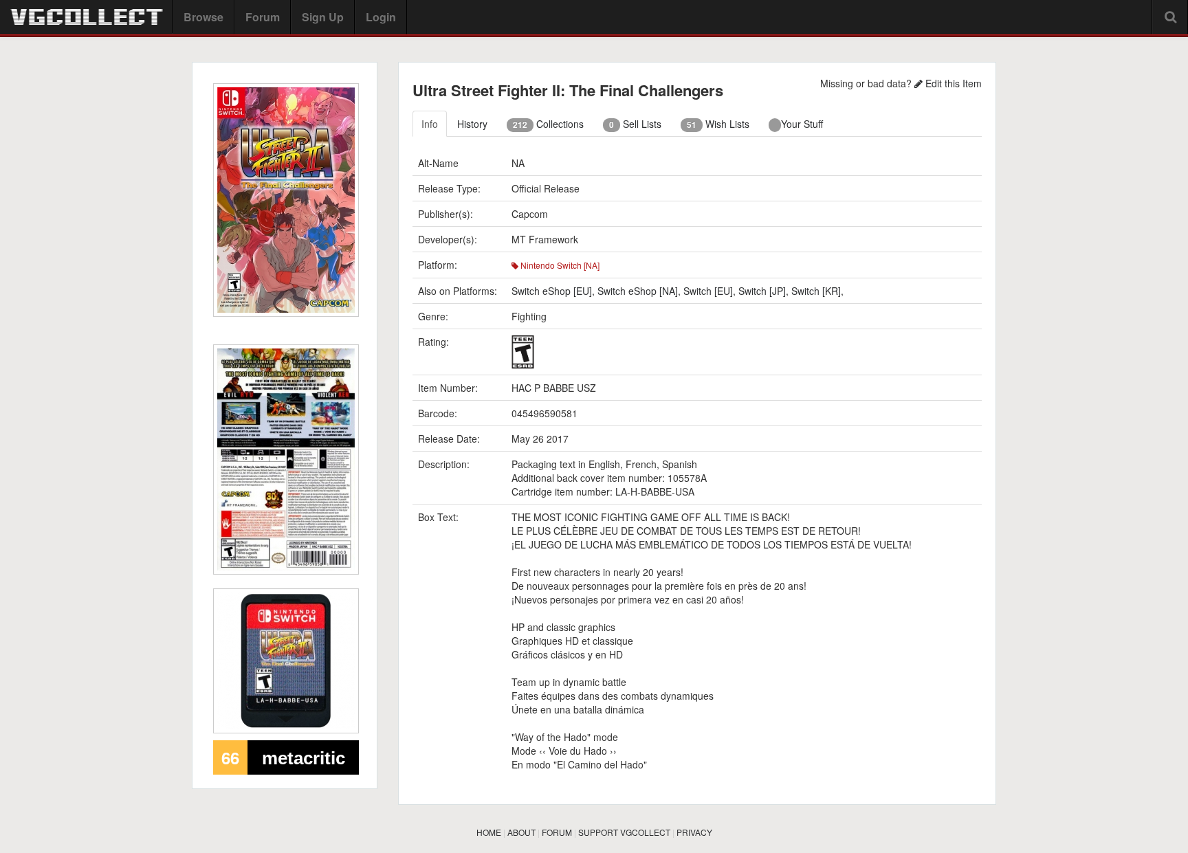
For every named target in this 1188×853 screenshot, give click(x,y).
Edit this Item (952, 83)
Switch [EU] (708, 291)
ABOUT (521, 832)
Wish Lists (718, 124)
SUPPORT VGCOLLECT (624, 832)
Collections (548, 124)
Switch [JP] (762, 291)
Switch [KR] (816, 291)
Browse (203, 17)
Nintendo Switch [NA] (559, 265)
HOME (488, 832)
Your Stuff (802, 124)
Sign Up (323, 17)
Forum (262, 17)
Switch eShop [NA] (637, 291)
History (472, 124)
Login (381, 17)
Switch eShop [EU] (552, 291)
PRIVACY (694, 832)
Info (429, 124)
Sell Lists (635, 124)
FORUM (557, 832)
